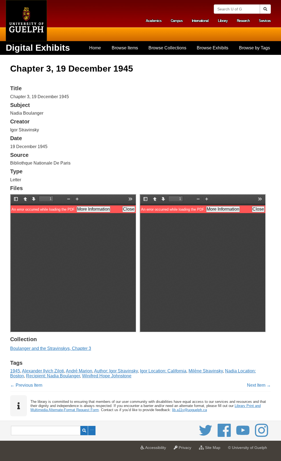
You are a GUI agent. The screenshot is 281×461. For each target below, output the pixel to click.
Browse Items (125, 48)
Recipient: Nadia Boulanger (53, 376)
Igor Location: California (163, 371)
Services (265, 21)
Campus (176, 21)
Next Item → (259, 385)
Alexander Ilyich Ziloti (43, 371)
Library (222, 21)
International (200, 21)
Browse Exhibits (212, 48)
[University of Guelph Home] (26, 20)
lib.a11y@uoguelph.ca (189, 410)
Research (243, 21)
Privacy (186, 449)
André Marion (79, 371)
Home (95, 48)
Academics (153, 21)
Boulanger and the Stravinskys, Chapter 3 (50, 348)
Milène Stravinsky (206, 371)
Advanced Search (91, 430)
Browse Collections (167, 48)
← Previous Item (26, 385)
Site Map (213, 449)
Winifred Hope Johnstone (106, 376)
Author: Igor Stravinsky (116, 371)
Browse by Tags (254, 48)
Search (84, 430)
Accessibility (156, 449)
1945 (15, 371)
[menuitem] (95, 48)
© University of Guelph (247, 447)
